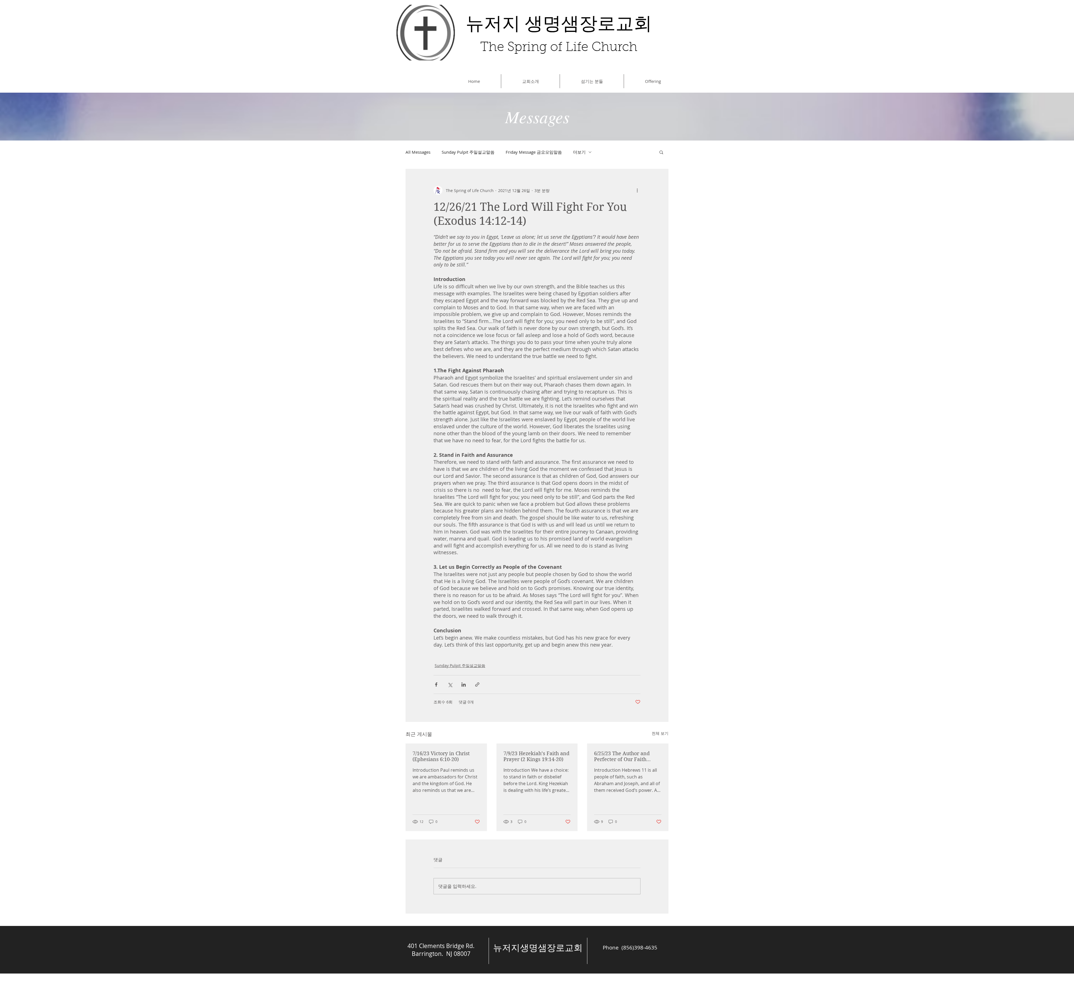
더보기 (579, 152)
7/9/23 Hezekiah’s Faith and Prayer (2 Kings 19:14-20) (536, 756)
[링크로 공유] (477, 684)
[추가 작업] (637, 190)
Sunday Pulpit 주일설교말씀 (468, 152)
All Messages (418, 152)
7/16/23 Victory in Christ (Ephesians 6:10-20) (441, 756)
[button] (661, 152)
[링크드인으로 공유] (463, 684)
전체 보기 (660, 733)
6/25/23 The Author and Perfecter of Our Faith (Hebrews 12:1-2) (622, 756)
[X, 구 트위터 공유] (450, 684)
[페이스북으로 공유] (436, 684)
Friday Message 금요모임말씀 (534, 152)
